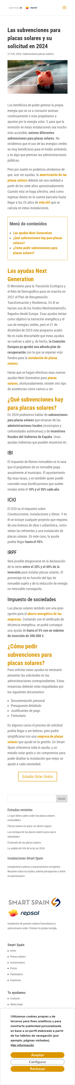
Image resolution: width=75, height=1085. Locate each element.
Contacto (15, 998)
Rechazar (37, 1069)
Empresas (15, 980)
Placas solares (18, 956)
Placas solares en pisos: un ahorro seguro (30, 826)
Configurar (37, 1062)
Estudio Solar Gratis (37, 776)
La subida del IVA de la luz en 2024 (26, 848)
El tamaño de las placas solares (24, 842)
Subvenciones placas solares (38, 53)
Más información (22, 1045)
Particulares (16, 974)
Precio (13, 968)
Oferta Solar (16, 1004)
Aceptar (37, 1055)
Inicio (13, 950)
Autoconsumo (17, 962)
